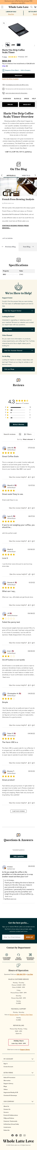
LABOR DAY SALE (11, 12)
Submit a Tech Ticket (27, 1014)
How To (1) (26, 175)
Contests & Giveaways (10, 1095)
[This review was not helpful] (32, 477)
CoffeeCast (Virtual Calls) (11, 1124)
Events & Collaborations (11, 1115)
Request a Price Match (12, 70)
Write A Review (18, 424)
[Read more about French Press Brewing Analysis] (18, 186)
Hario (5, 56)
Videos (6, 1089)
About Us (6, 1106)
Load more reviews (18, 811)
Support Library (14, 1014)
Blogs (5, 1086)
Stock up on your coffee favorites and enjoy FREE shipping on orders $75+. (18, 2)
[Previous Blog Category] (1, 175)
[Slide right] (34, 45)
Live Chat (30, 974)
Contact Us (7, 1109)
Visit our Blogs (9, 369)
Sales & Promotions (9, 1077)
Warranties (7, 1080)
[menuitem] (19, 1064)
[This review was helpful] (28, 477)
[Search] (31, 7)
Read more (6, 677)
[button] (2, 7)
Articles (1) (11, 175)
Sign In (6, 1063)
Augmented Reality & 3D (11, 1092)
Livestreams (7, 1127)
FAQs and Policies (9, 1118)
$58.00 (10, 104)
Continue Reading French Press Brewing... (15, 227)
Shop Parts (8, 329)
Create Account (8, 1066)
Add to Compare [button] (25, 70)
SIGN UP (29, 937)
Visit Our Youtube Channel (13, 350)
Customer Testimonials (10, 1121)
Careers (6, 1112)
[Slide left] (2, 45)
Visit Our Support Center (12, 311)
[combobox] (26, 439)
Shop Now (11, 14)
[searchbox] (10, 434)
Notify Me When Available (10, 79)
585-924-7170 (21, 974)
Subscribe (7, 1130)
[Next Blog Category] (35, 175)
